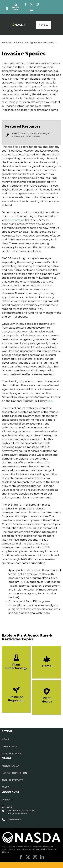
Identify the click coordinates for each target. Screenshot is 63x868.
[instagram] (37, 4)
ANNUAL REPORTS (12, 780)
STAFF (5, 787)
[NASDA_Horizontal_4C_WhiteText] (19, 24)
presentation (16, 220)
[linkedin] (31, 10)
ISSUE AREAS (9, 746)
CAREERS (7, 806)
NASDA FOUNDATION (14, 773)
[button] (16, 5)
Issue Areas (16, 42)
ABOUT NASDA (10, 765)
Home (5, 42)
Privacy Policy (40, 849)
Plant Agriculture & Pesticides (39, 42)
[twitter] (31, 4)
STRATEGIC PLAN (11, 753)
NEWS (5, 739)
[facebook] (25, 4)
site (49, 400)
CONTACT (7, 799)
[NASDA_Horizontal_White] (31, 832)
